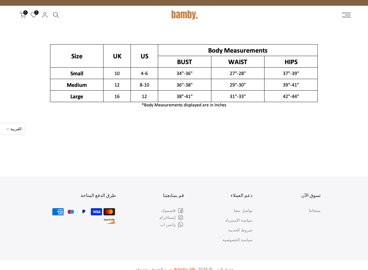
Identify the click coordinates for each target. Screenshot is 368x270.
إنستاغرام (168, 217)
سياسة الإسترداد (238, 220)
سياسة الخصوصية (237, 239)
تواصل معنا (243, 210)
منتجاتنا (315, 210)
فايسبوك (168, 210)
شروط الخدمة (240, 230)
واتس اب (168, 224)
